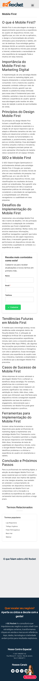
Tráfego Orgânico (12, 526)
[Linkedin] (13, 671)
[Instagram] (22, 671)
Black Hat (9, 533)
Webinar (8, 537)
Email (8, 285)
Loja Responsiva (11, 523)
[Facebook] (17, 671)
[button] (32, 5)
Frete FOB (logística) (13, 530)
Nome (7, 276)
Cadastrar (13, 307)
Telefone (8, 295)
